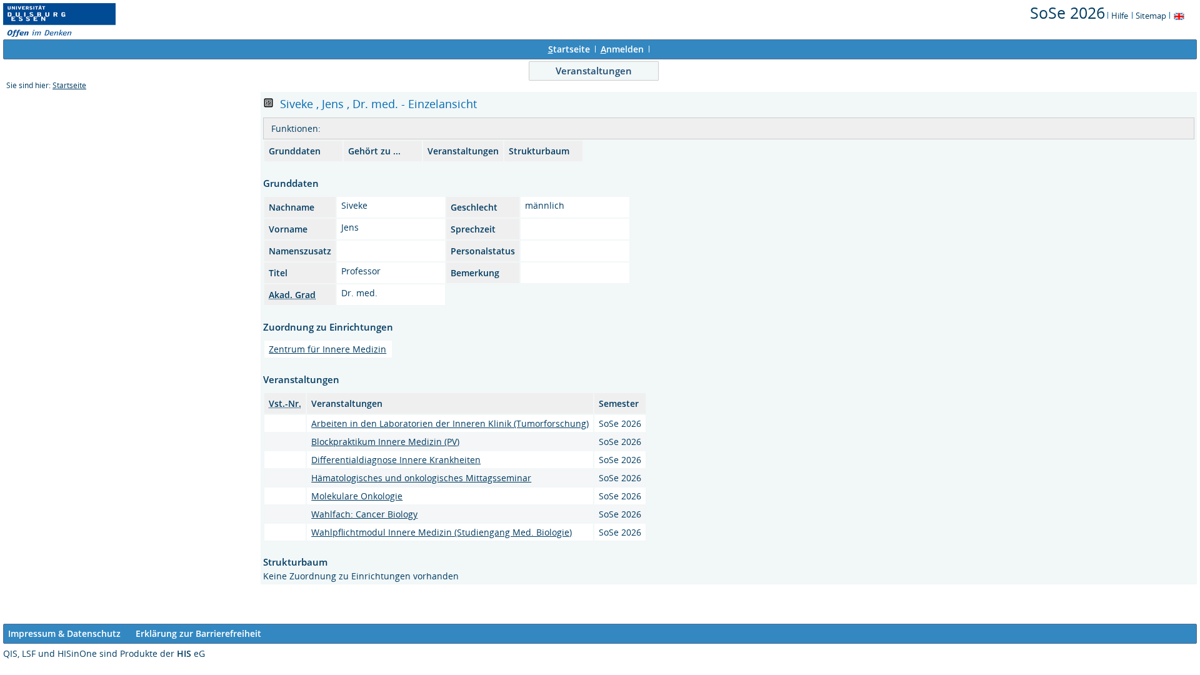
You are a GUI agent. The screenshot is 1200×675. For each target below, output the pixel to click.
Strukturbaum (539, 151)
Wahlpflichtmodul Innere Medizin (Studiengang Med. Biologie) (441, 532)
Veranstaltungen (594, 70)
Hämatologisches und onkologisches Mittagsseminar (421, 478)
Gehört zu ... (374, 151)
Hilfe (1119, 15)
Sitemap (1151, 15)
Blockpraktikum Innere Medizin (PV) (385, 442)
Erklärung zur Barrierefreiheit (198, 633)
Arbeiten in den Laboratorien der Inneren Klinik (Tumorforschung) (450, 423)
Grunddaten (295, 151)
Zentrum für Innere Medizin (327, 349)
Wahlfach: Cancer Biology (364, 514)
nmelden (622, 49)
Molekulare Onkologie (356, 496)
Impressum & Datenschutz (64, 633)
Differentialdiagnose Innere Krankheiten (396, 460)
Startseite (69, 85)
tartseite (569, 49)
